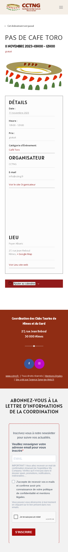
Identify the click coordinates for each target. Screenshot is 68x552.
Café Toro (14, 149)
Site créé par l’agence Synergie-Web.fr (35, 379)
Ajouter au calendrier (24, 283)
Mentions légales (53, 375)
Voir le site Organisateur (22, 184)
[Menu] (61, 7)
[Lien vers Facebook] (29, 364)
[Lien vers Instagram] (39, 364)
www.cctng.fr (12, 375)
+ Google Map (24, 254)
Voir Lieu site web (18, 264)
